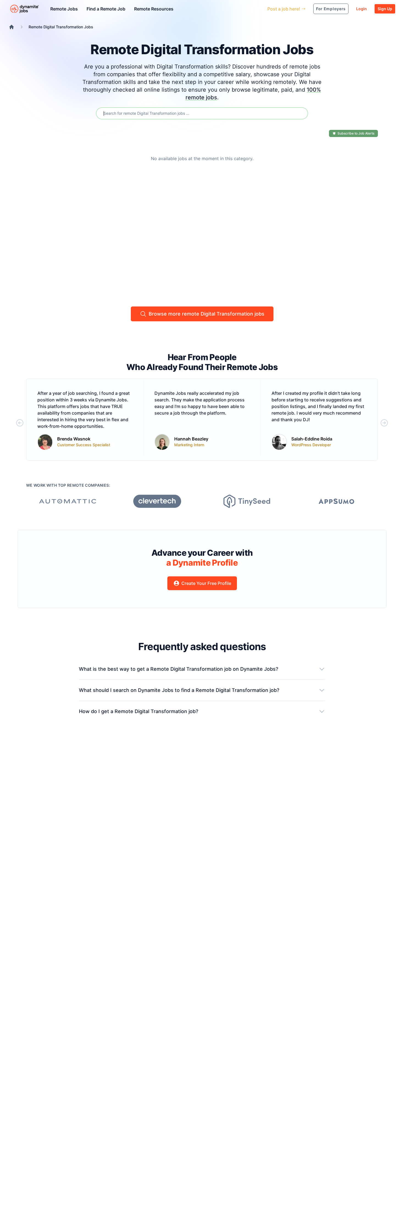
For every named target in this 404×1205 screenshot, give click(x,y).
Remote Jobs (64, 9)
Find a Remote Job (106, 9)
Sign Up (385, 8)
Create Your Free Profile (206, 583)
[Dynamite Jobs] (11, 27)
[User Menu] (259, 9)
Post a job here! (283, 9)
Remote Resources (153, 9)
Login (361, 8)
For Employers (331, 8)
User (238, 8)
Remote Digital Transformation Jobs (61, 26)
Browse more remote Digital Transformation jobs (206, 314)
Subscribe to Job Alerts (355, 133)
